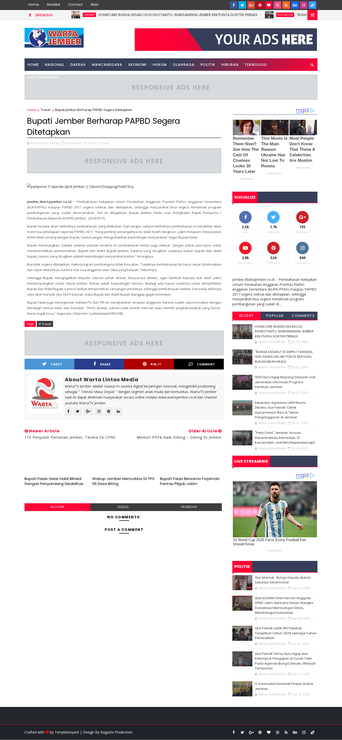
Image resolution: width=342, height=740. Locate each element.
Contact (75, 4)
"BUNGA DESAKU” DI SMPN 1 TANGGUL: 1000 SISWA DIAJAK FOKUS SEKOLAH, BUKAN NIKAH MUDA (284, 356)
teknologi (256, 64)
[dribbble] (277, 5)
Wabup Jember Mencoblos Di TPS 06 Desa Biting (123, 481)
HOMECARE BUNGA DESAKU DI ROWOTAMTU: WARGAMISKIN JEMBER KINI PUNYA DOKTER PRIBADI (164, 14)
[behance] (295, 5)
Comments (303, 315)
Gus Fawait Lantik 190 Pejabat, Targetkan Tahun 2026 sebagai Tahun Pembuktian (285, 633)
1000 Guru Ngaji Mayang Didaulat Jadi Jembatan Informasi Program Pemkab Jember (285, 382)
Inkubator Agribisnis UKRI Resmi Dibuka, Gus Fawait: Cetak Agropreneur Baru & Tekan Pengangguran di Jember (280, 410)
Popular (275, 315)
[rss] (286, 5)
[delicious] (312, 5)
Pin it (155, 364)
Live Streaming (43, 77)
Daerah (78, 64)
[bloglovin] (268, 5)
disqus (123, 507)
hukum (160, 64)
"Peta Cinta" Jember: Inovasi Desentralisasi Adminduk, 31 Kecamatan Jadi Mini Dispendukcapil (285, 437)
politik (208, 64)
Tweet (56, 364)
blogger (57, 507)
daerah (76, 15)
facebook (189, 507)
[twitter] (242, 5)
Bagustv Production (116, 732)
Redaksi (53, 4)
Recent (246, 315)
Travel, (104, 143)
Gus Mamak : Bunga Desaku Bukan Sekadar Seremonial (283, 580)
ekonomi (137, 64)
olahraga (184, 64)
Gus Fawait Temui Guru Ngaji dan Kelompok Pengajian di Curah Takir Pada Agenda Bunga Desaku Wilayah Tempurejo (285, 661)
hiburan (230, 64)
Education (271, 15)
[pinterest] (260, 5)
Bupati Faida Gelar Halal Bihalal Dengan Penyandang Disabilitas (54, 481)
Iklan (95, 4)
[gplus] (251, 5)
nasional (54, 64)
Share (105, 364)
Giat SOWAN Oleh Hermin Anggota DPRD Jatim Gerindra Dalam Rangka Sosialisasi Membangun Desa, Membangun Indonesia (284, 605)
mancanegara (107, 64)
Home (34, 4)
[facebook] (233, 5)
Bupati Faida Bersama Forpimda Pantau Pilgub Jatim (189, 481)
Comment (206, 364)
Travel (45, 109)
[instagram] (303, 5)
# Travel (45, 324)
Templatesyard (67, 732)
